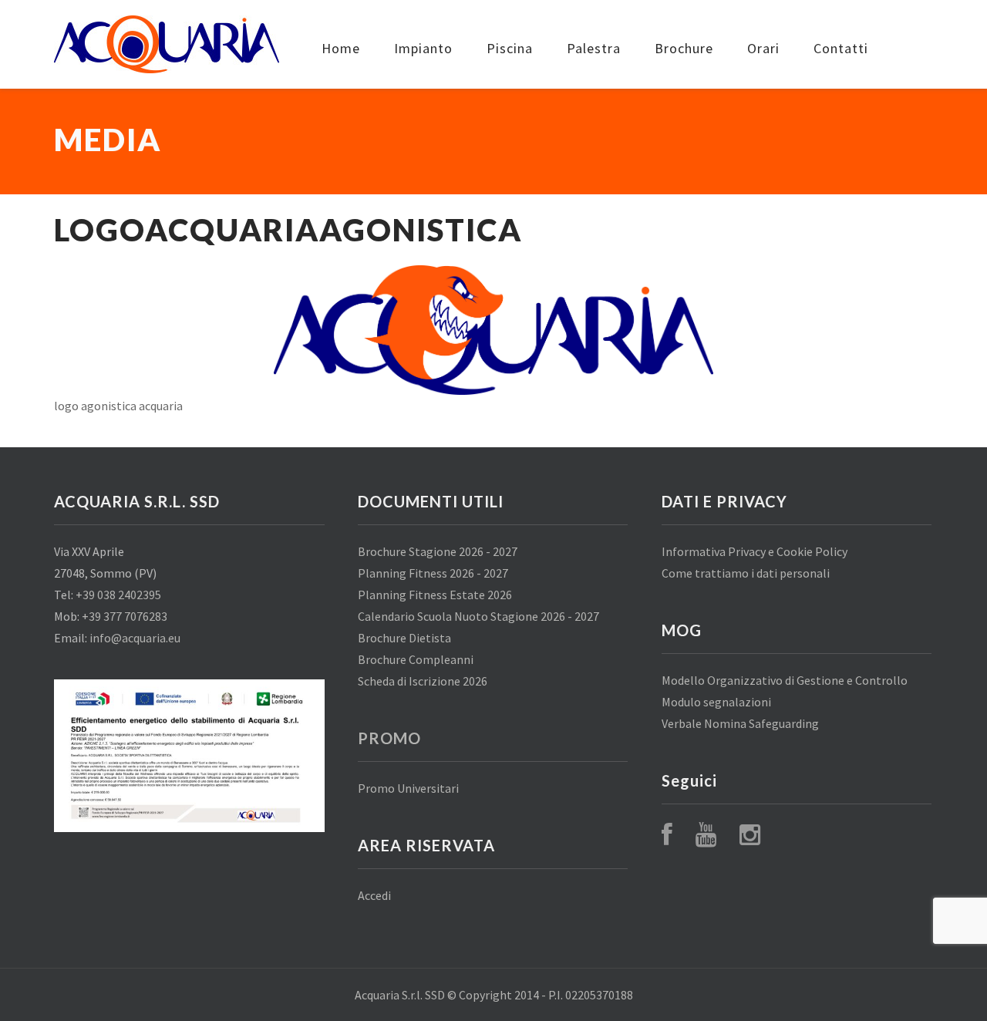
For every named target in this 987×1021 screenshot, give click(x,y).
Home (341, 48)
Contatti (841, 48)
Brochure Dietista (404, 637)
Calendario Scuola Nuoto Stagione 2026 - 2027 (478, 616)
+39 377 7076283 (124, 616)
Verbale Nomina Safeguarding (740, 723)
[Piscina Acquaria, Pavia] (166, 44)
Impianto (423, 48)
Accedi (374, 895)
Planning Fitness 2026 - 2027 (433, 573)
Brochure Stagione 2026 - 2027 (437, 551)
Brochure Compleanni (415, 659)
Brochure (684, 48)
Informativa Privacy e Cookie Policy (754, 551)
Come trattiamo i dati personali (746, 573)
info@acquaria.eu (134, 637)
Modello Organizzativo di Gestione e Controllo (785, 680)
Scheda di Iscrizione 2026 (422, 681)
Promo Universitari (408, 788)
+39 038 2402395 (118, 594)
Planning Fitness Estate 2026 (435, 594)
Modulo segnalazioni (716, 701)
